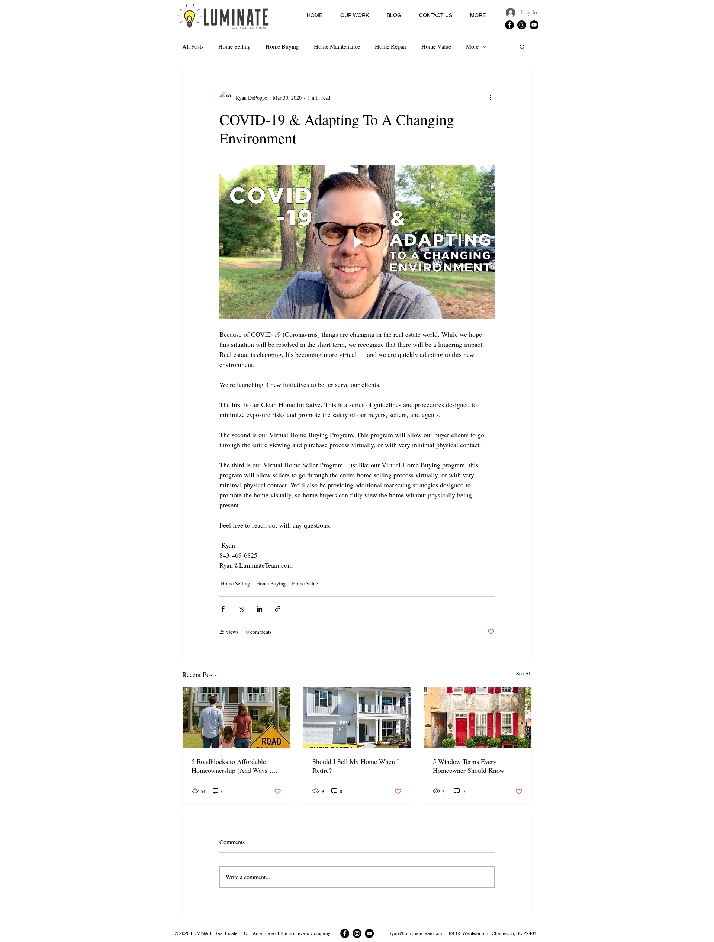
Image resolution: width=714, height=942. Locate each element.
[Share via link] (277, 608)
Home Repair (390, 46)
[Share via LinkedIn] (259, 608)
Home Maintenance (337, 46)
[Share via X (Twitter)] (241, 608)
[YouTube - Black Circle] (534, 24)
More (472, 46)
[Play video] (357, 242)
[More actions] (490, 97)
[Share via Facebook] (222, 608)
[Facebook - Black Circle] (509, 24)
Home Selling (234, 46)
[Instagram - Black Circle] (521, 24)
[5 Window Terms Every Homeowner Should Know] (477, 717)
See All (524, 673)
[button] (522, 46)
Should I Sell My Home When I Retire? (355, 766)
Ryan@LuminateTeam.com (415, 933)
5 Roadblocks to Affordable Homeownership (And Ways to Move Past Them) (233, 766)
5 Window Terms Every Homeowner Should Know (468, 766)
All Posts (192, 46)
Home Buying (282, 46)
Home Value (436, 46)
